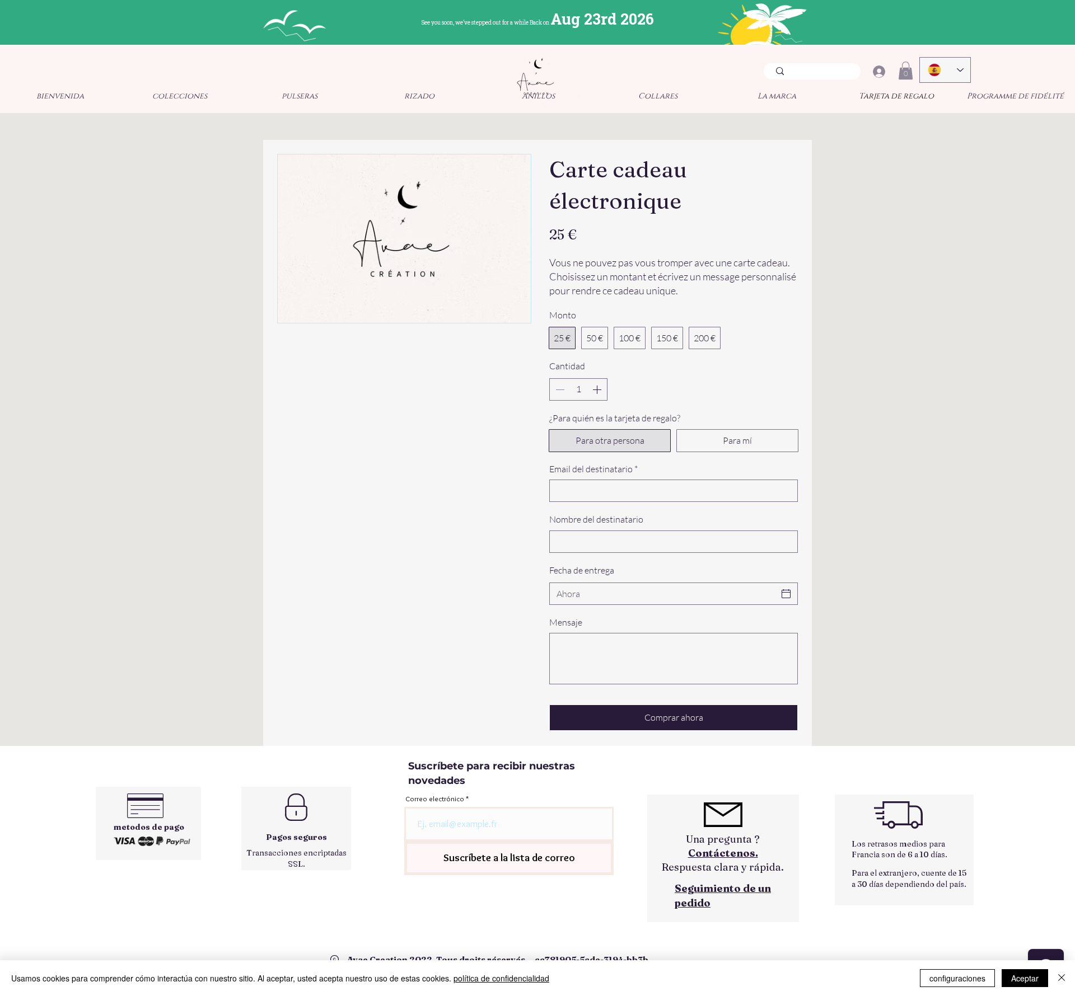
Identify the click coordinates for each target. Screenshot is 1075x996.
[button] (905, 70)
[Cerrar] (1061, 978)
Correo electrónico (434, 798)
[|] (878, 71)
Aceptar (1025, 978)
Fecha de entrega (581, 570)
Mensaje (565, 622)
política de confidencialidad (501, 978)
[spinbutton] (578, 389)
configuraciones (957, 978)
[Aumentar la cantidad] (598, 389)
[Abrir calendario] (786, 593)
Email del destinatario (593, 468)
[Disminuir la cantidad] (559, 389)
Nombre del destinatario (596, 519)
